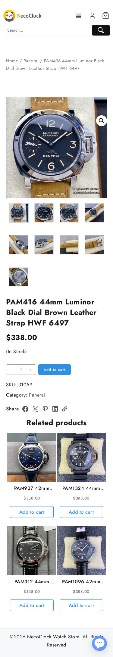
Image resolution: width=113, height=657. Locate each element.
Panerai (31, 61)
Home (12, 61)
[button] (101, 120)
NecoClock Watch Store (53, 636)
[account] (92, 15)
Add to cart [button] (32, 512)
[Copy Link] (64, 409)
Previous (13, 177)
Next (99, 177)
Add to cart (54, 369)
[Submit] (101, 30)
